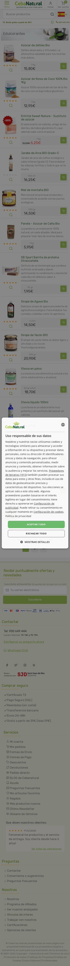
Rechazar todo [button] (36, 533)
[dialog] (35, 483)
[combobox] (63, 424)
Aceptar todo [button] (36, 524)
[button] (35, 542)
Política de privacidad (18, 516)
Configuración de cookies (49, 512)
